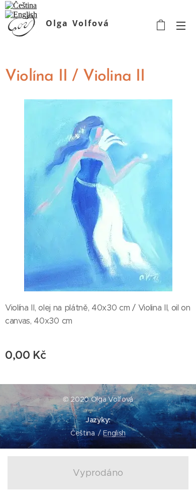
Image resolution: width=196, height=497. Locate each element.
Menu (181, 25)
